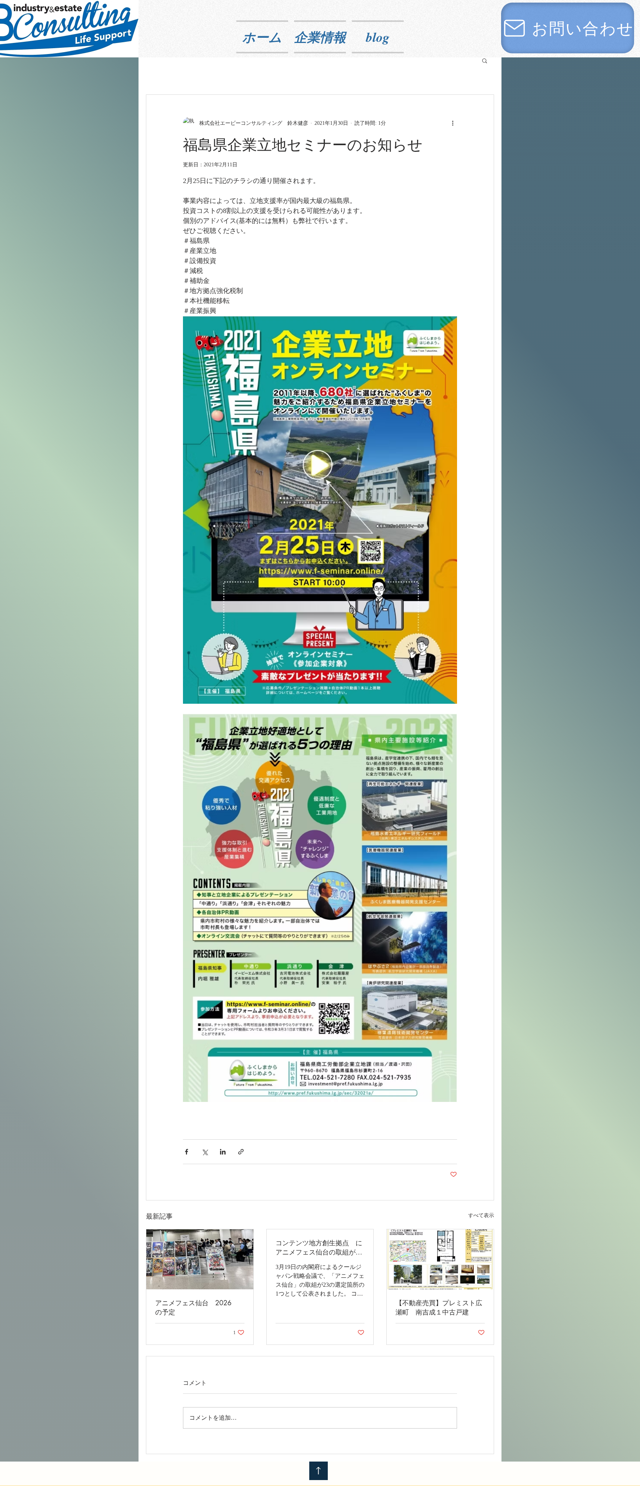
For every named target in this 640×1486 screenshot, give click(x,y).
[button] (484, 60)
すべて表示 (481, 1215)
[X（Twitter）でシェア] (204, 1151)
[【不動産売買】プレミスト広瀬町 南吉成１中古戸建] (440, 1259)
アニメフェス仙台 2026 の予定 (196, 1307)
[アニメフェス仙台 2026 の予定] (199, 1259)
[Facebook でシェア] (186, 1151)
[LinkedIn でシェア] (222, 1151)
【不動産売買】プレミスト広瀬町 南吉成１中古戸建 (439, 1307)
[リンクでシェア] (240, 1151)
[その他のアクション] (452, 123)
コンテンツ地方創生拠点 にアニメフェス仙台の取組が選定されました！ (319, 1247)
